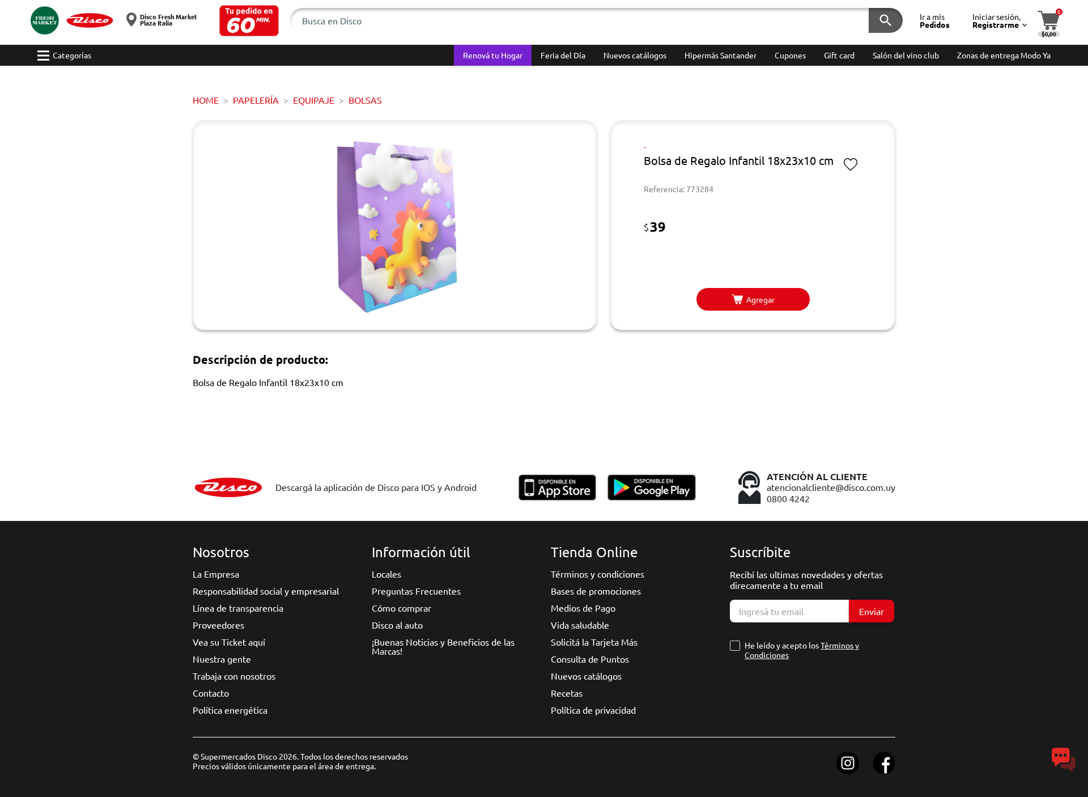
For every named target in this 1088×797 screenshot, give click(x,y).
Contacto (211, 692)
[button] (249, 20)
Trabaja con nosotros (234, 675)
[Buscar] (886, 20)
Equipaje (313, 99)
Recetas (567, 692)
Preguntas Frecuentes (416, 590)
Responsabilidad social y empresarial (266, 590)
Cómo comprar (401, 607)
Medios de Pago (583, 607)
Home (206, 99)
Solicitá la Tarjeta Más (594, 641)
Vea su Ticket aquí (229, 641)
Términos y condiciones (597, 573)
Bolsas (365, 99)
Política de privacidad (593, 709)
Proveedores (218, 624)
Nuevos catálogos (586, 675)
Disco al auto (397, 624)
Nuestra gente (222, 658)
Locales (386, 573)
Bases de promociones (596, 590)
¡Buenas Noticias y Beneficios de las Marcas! (443, 646)
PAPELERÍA (256, 99)
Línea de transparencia (238, 607)
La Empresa (216, 573)
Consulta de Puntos (590, 658)
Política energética (230, 709)
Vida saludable (580, 624)
